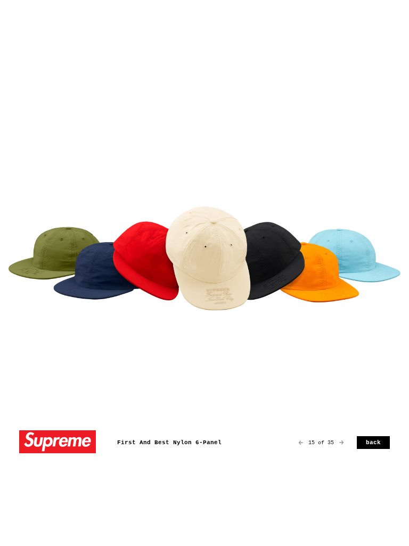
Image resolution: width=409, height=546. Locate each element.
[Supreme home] (57, 442)
